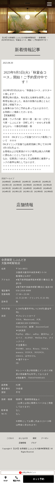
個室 (34, 438)
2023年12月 (17, 191)
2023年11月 (28, 191)
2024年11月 (17, 188)
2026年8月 (6, 182)
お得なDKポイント (28, 472)
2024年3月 (6, 191)
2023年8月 (48, 191)
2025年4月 (47, 185)
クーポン (45, 438)
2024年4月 (47, 188)
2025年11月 (7, 185)
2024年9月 (27, 188)
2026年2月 (46, 182)
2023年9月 (38, 191)
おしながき (23, 438)
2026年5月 (26, 182)
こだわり (10, 438)
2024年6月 (37, 188)
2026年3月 (36, 182)
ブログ (33, 443)
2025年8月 (27, 185)
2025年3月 (6, 188)
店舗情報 (22, 443)
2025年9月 (17, 185)
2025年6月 (37, 185)
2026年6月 (16, 182)
